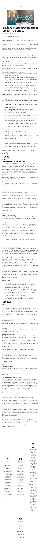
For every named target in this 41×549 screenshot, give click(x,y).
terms (6, 426)
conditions (12, 426)
